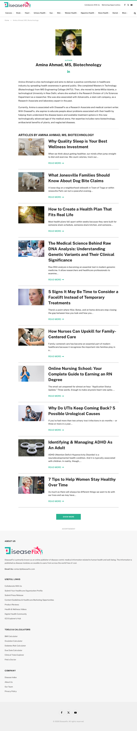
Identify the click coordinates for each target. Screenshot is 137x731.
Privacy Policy (11, 691)
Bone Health (103, 13)
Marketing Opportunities (111, 5)
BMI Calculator (11, 636)
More (124, 13)
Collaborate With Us (92, 5)
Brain (18, 13)
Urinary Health (39, 13)
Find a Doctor (10, 660)
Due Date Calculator (13, 650)
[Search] (134, 13)
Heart (27, 13)
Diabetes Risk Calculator (15, 646)
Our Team (9, 687)
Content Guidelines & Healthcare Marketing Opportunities (29, 600)
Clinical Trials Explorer (14, 655)
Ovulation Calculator (13, 641)
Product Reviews (12, 605)
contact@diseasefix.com (24, 569)
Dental (115, 13)
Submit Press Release (14, 595)
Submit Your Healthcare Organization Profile (24, 591)
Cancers (8, 13)
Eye (51, 13)
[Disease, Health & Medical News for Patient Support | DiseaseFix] (17, 5)
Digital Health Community (16, 614)
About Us (9, 682)
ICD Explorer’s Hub (13, 618)
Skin (59, 13)
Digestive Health (87, 13)
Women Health (71, 13)
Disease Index (11, 677)
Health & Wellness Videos (15, 609)
